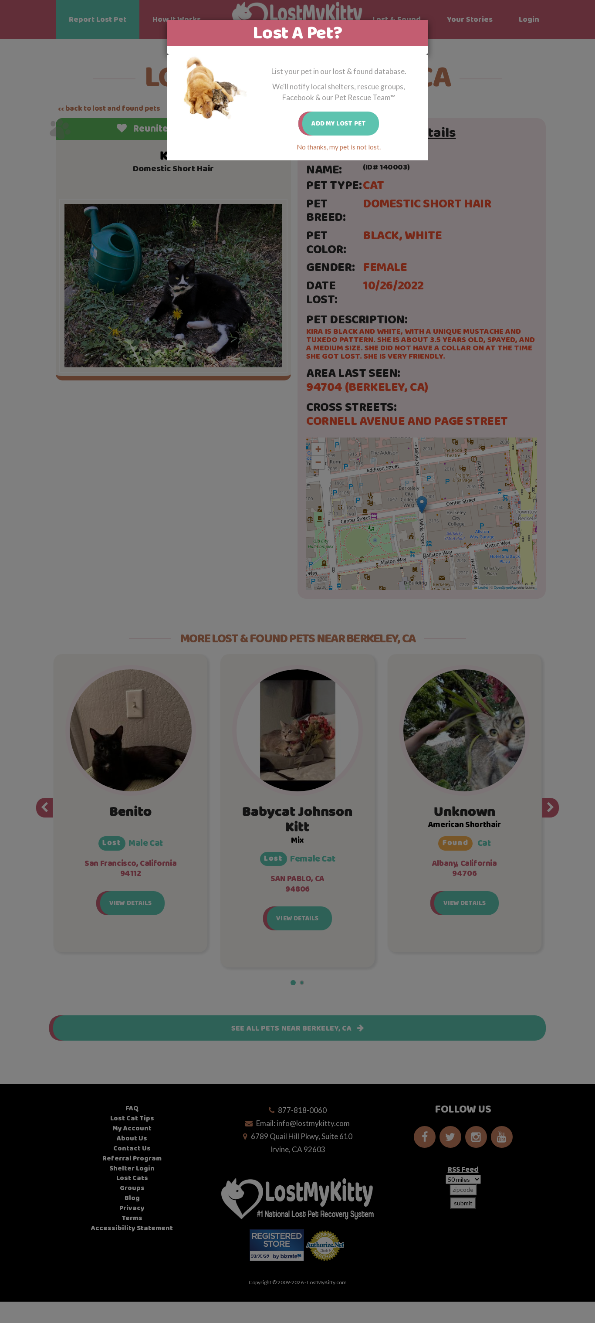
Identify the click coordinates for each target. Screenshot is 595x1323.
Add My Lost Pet (338, 124)
